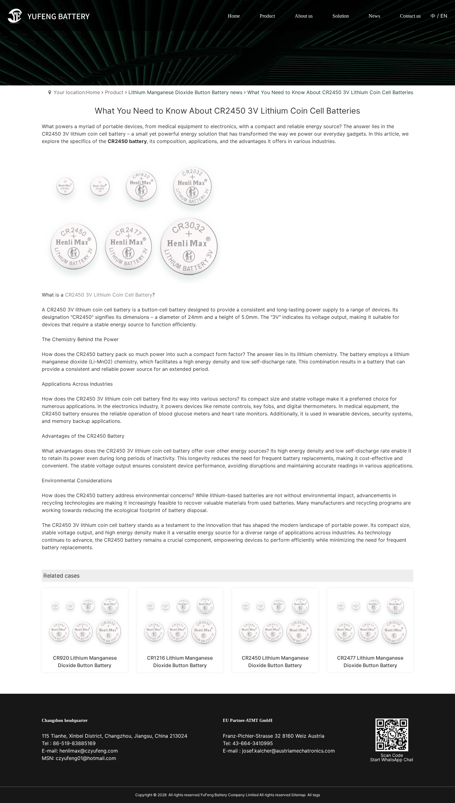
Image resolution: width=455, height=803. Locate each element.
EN (443, 16)
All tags (313, 794)
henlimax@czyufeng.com (88, 751)
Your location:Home (77, 92)
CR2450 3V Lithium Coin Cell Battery (108, 295)
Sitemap (298, 794)
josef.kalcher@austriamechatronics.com (288, 751)
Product (114, 92)
